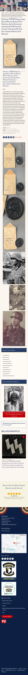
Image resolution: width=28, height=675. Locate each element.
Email (13, 137)
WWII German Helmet (7, 133)
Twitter (6, 137)
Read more (23, 436)
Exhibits (4, 605)
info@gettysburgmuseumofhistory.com (8, 524)
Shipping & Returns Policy (10, 670)
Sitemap (20, 668)
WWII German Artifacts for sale (14, 131)
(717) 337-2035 (4, 523)
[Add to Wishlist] (25, 459)
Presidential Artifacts (6, 369)
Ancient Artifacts (5, 355)
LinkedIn (9, 137)
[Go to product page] (14, 446)
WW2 (18, 130)
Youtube (10, 559)
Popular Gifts (5, 367)
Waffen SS (15, 130)
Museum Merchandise (6, 363)
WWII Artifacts (5, 131)
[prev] (22, 71)
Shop (3, 612)
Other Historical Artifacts (7, 365)
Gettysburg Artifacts (6, 361)
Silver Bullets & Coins (6, 371)
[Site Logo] (3, 5)
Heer (12, 130)
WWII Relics (13, 133)
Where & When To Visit (7, 600)
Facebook (4, 137)
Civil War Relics (5, 359)
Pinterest (11, 137)
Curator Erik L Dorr (6, 603)
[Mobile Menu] (25, 4)
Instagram (13, 559)
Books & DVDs (5, 357)
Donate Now (7, 616)
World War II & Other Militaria (11, 129)
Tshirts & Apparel (5, 373)
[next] (24, 71)
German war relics (8, 130)
